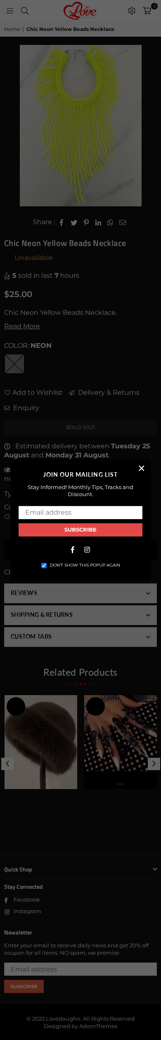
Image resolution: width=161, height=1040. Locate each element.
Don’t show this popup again (85, 565)
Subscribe (80, 529)
